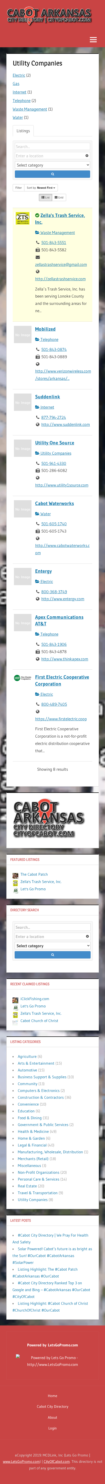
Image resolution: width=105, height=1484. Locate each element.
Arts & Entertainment (36, 1063)
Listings (23, 130)
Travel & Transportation (38, 1192)
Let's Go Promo (33, 888)
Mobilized (45, 329)
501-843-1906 (54, 644)
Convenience (28, 1104)
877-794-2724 (53, 417)
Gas (16, 83)
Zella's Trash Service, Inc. (41, 881)
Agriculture (27, 1056)
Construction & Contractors (41, 1097)
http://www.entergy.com (62, 598)
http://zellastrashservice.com (60, 278)
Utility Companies (55, 453)
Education (26, 1110)
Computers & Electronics (39, 1090)
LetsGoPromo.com (63, 1345)
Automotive (27, 1070)
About (52, 1417)
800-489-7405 (54, 704)
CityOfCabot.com (57, 1461)
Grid (60, 197)
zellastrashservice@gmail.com (61, 264)
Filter (18, 187)
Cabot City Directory (52, 1406)
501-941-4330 (53, 463)
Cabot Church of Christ (39, 1020)
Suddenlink (47, 397)
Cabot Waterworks (54, 503)
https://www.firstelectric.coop (61, 718)
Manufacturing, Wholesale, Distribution (50, 1151)
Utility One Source (54, 443)
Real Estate (27, 1185)
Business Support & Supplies (42, 1076)
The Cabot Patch (34, 874)
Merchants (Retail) (33, 1158)
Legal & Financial (32, 1145)
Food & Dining (30, 1117)
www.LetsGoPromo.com (21, 1461)
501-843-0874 (54, 349)
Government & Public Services (43, 1124)
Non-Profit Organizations (38, 1172)
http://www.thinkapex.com (64, 658)
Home (52, 1395)
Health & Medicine (33, 1131)
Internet (19, 91)
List (47, 197)
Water (18, 117)
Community (27, 1083)
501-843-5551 (53, 242)
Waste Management (30, 109)
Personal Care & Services (38, 1179)
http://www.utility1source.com (61, 485)
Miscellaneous (29, 1165)
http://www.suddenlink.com (65, 424)
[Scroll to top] (93, 1472)
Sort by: (39, 187)
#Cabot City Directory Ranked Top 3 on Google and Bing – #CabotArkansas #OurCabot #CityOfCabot (51, 1289)
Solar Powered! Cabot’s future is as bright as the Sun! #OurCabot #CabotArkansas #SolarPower (52, 1255)
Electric (19, 75)
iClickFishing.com (35, 998)
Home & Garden (31, 1138)
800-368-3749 (54, 591)
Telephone (22, 100)
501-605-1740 (54, 523)
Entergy (43, 571)
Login (52, 1428)
